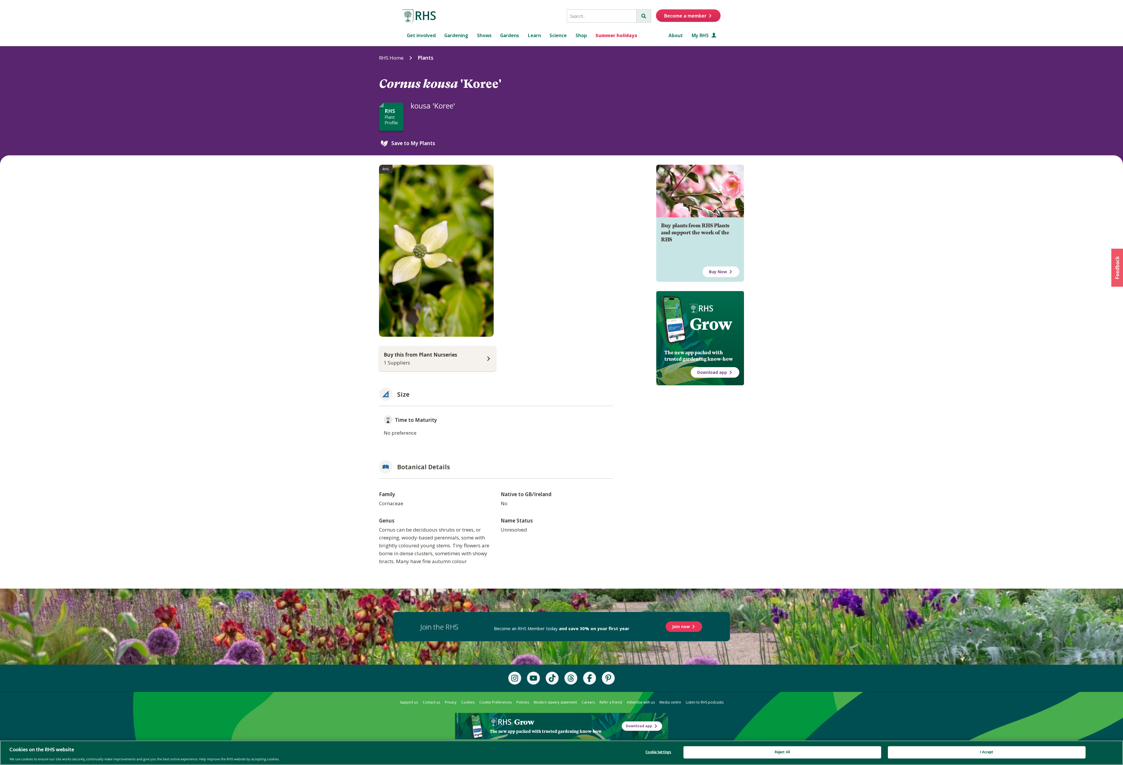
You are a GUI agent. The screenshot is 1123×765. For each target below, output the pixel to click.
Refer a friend (611, 702)
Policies (522, 702)
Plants (425, 57)
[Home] (419, 16)
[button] (1117, 268)
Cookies (468, 702)
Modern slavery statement (555, 702)
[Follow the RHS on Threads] (570, 678)
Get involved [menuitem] (421, 35)
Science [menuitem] (558, 35)
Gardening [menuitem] (456, 35)
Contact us (431, 702)
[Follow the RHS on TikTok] (552, 678)
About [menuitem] (676, 35)
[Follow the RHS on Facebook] (589, 678)
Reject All (782, 752)
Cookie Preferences (495, 702)
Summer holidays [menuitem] (616, 35)
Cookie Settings (658, 752)
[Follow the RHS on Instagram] (514, 678)
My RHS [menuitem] (701, 35)
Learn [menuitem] (534, 35)
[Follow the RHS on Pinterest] (608, 678)
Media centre (670, 702)
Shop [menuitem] (581, 35)
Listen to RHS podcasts (705, 702)
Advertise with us (641, 702)
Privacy (451, 702)
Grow (711, 324)
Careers (588, 702)
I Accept (986, 752)
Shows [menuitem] (484, 35)
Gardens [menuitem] (509, 35)
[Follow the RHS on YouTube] (533, 678)
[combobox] (601, 16)
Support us (409, 702)
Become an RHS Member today (561, 628)
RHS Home (391, 57)
